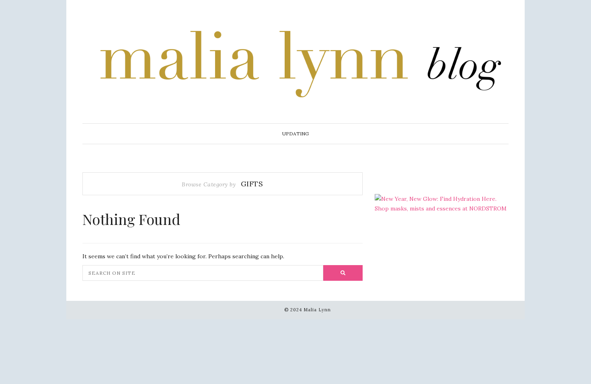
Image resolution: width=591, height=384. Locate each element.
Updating (295, 134)
